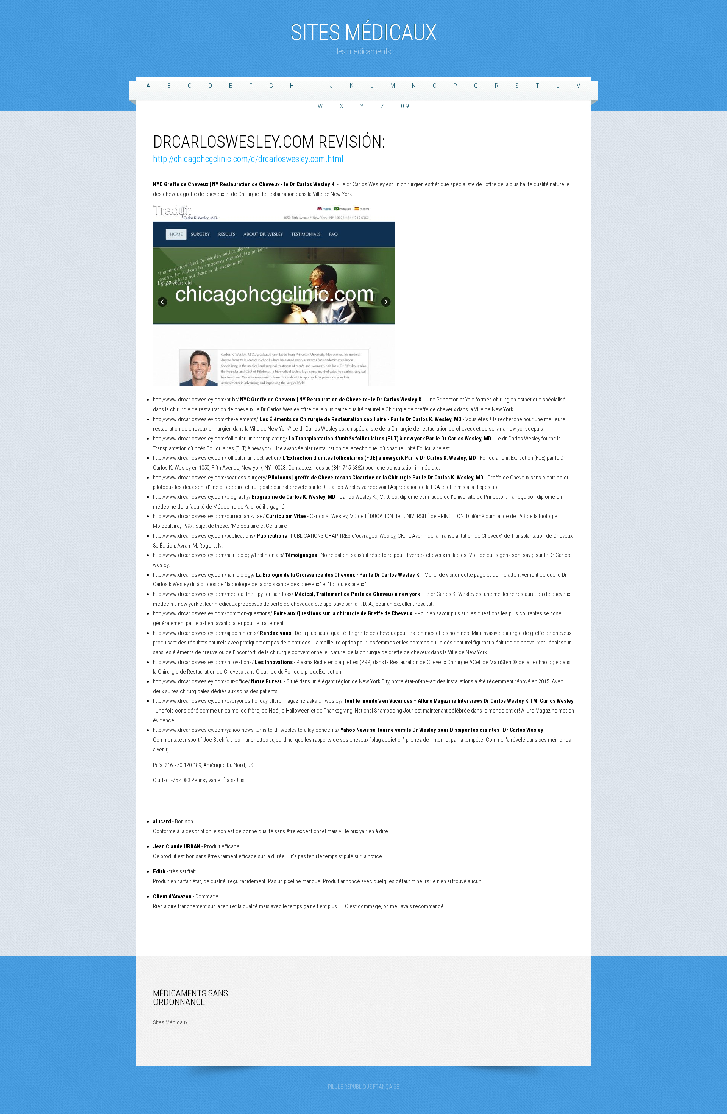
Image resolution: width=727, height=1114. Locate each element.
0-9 (405, 106)
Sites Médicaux (363, 29)
